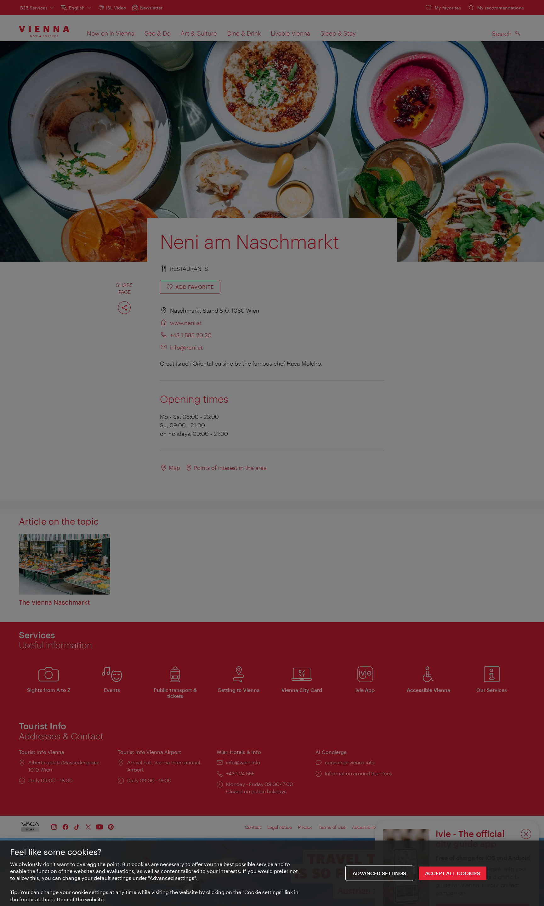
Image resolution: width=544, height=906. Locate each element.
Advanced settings (379, 873)
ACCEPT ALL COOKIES (452, 873)
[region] (272, 873)
